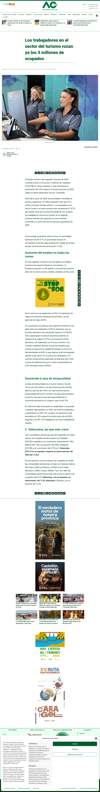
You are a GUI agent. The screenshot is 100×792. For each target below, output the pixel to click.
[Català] (10, 4)
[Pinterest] (64, 173)
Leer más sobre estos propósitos (88, 788)
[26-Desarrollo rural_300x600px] (50, 559)
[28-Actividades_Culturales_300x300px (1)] (50, 591)
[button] (96, 738)
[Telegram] (50, 173)
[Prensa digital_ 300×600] (50, 694)
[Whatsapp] (39, 173)
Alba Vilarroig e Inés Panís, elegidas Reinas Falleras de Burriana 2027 (72, 621)
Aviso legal (36, 788)
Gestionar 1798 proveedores (68, 788)
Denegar (75, 749)
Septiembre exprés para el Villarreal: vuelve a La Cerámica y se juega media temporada (52, 23)
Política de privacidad (24, 788)
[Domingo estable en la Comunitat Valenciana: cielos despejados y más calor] (26, 614)
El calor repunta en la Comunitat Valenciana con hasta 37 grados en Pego (20, 23)
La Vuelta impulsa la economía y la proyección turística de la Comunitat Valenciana (85, 23)
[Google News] (36, 173)
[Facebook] (44, 173)
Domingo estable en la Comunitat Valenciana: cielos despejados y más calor (25, 621)
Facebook (82, 733)
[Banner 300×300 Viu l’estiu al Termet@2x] (50, 646)
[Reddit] (61, 173)
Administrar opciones (74, 755)
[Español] (13, 4)
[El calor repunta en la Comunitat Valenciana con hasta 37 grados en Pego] (4, 22)
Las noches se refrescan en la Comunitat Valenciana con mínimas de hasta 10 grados (48, 621)
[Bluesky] (55, 173)
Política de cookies (10, 788)
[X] (47, 173)
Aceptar (75, 744)
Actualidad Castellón (91, 147)
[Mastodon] (53, 173)
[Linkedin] (58, 173)
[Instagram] (41, 173)
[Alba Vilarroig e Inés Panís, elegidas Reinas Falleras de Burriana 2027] (73, 614)
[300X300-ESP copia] (50, 306)
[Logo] (50, 6)
